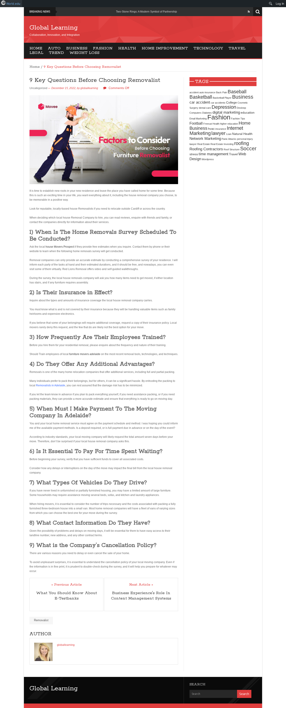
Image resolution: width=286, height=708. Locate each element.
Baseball (237, 91)
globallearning (89, 88)
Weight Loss (84, 53)
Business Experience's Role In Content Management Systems (141, 596)
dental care (205, 107)
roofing (241, 143)
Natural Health (242, 134)
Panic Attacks (229, 139)
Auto (54, 48)
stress (193, 154)
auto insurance (207, 92)
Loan (228, 134)
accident (194, 92)
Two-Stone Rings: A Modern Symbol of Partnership (146, 11)
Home (35, 48)
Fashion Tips (238, 118)
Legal (36, 53)
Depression (224, 107)
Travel (237, 48)
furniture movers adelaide (84, 354)
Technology (208, 48)
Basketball (200, 97)
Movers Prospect (63, 246)
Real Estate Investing (221, 144)
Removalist (41, 620)
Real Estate (203, 144)
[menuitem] (270, 3)
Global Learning (53, 28)
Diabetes (207, 112)
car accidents (218, 102)
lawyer (218, 133)
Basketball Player (222, 97)
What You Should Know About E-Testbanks (66, 596)
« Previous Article (66, 585)
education (247, 112)
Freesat (207, 123)
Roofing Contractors (206, 149)
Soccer (248, 148)
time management (213, 154)
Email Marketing (198, 118)
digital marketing (226, 112)
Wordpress (208, 159)
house (49, 246)
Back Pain (221, 92)
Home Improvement (165, 48)
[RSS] (249, 11)
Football (196, 123)
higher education (229, 123)
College (231, 102)
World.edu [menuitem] (13, 3)
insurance (220, 129)
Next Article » (141, 585)
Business (76, 48)
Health (127, 48)
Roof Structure (232, 149)
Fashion (103, 48)
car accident (199, 102)
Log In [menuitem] (280, 3)
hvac (211, 128)
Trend (56, 53)
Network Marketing (205, 138)
